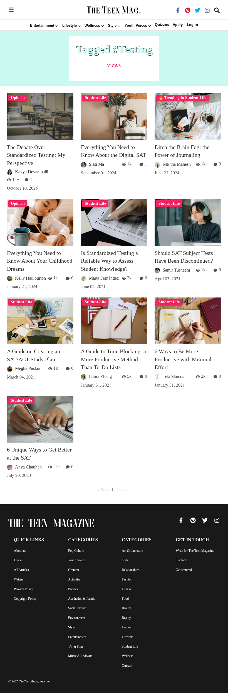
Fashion (127, 579)
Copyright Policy (25, 599)
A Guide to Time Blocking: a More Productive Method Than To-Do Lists (113, 359)
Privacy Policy (23, 589)
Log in (192, 25)
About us (20, 551)
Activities (74, 579)
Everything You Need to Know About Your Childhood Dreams (39, 261)
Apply (178, 25)
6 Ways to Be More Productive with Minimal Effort (183, 359)
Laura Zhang (100, 376)
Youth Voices (77, 560)
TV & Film (75, 646)
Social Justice (77, 608)
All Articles (21, 570)
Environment (76, 618)
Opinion (73, 570)
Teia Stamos (173, 376)
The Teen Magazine (51, 524)
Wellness (127, 656)
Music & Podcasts (80, 656)
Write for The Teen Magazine (195, 551)
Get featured (184, 570)
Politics (73, 589)
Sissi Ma (96, 164)
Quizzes (162, 25)
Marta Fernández (104, 278)
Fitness (126, 589)
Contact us (183, 560)
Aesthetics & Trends (81, 599)
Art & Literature (132, 551)
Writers (19, 579)
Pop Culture (76, 551)
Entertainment (77, 637)
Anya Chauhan (28, 467)
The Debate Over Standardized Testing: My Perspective (36, 155)
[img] (11, 10)
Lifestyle (127, 637)
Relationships (131, 570)
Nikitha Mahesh (177, 164)
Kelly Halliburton (30, 278)
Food (125, 599)
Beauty (126, 608)
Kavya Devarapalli (31, 171)
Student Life (130, 646)
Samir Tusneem (176, 270)
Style (71, 627)
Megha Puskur (28, 368)
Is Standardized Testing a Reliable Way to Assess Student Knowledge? (109, 261)
